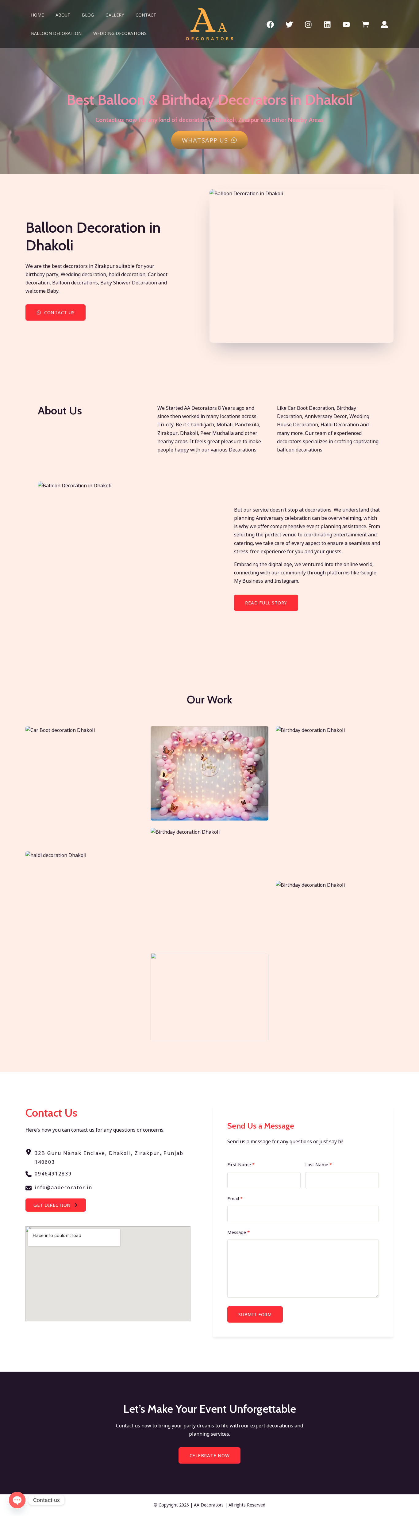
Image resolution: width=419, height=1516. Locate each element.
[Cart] (384, 24)
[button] (55, 1205)
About (63, 15)
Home (37, 15)
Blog (88, 15)
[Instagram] (308, 24)
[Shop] (365, 24)
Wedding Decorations (120, 33)
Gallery (115, 15)
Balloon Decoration (56, 33)
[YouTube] (346, 24)
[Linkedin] (327, 24)
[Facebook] (270, 24)
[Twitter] (289, 24)
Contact (146, 15)
